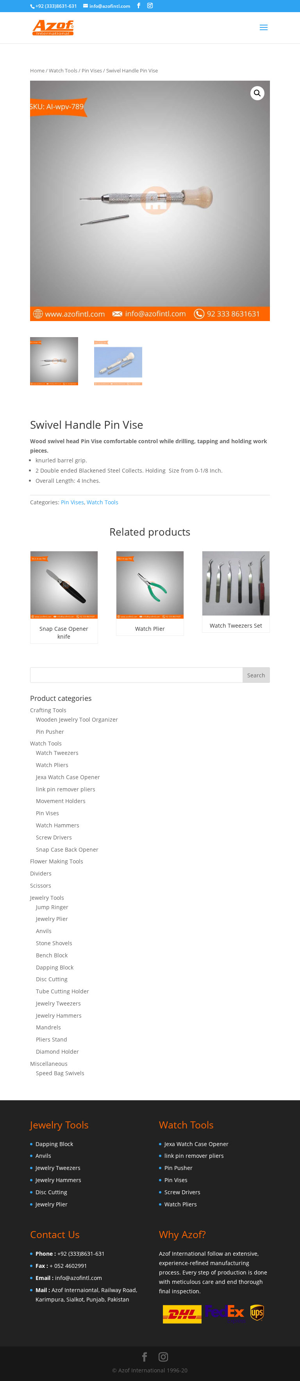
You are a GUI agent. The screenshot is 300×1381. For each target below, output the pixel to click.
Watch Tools (63, 70)
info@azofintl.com (78, 1278)
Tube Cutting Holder (62, 991)
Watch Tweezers (57, 752)
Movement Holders (61, 801)
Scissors (40, 885)
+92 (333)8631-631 (81, 1253)
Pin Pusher (50, 731)
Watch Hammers (57, 825)
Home (37, 70)
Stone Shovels (54, 943)
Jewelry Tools (47, 897)
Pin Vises (92, 70)
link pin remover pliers (65, 789)
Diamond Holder (57, 1051)
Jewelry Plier (52, 918)
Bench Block (52, 955)
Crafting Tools (48, 710)
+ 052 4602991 (68, 1265)
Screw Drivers (54, 837)
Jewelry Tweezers (58, 1003)
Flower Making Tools (56, 861)
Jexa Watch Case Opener (68, 777)
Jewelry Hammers (59, 1015)
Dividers (41, 873)
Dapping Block (54, 967)
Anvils (44, 931)
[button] (257, 93)
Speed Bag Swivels (60, 1073)
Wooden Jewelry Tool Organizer (77, 719)
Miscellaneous (49, 1063)
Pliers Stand (51, 1039)
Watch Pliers (52, 765)
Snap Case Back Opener (67, 849)
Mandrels (48, 1027)
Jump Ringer (52, 907)
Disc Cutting (52, 979)
